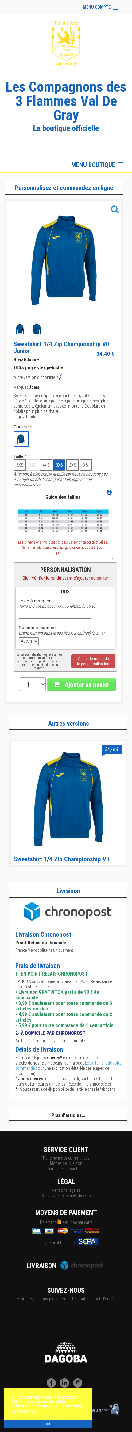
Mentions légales (66, 1190)
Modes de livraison (66, 1163)
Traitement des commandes (66, 1158)
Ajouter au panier (86, 684)
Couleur (23, 426)
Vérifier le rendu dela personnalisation (93, 661)
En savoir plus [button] (23, 1411)
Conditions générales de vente (66, 1195)
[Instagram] (79, 1386)
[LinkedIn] (66, 1386)
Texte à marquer (35, 600)
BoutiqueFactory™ (94, 1410)
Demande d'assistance (66, 1168)
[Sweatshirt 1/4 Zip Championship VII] (68, 798)
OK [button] (48, 1424)
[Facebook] (53, 1386)
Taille (20, 456)
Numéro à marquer (37, 627)
